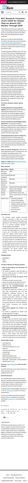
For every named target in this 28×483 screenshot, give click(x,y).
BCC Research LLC (11, 399)
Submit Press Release (8, 477)
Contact (25, 480)
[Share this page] (26, 12)
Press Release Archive (16, 475)
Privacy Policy (17, 480)
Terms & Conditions (20, 477)
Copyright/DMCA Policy (7, 480)
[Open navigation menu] (2, 12)
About (7, 475)
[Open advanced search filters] (22, 12)
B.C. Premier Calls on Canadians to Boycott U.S (13, 2)
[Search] (19, 12)
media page (10, 390)
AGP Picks (3, 2)
